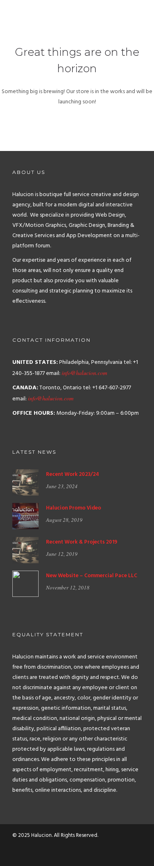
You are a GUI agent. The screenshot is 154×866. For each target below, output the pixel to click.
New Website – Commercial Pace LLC (91, 575)
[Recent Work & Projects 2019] (25, 550)
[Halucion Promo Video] (25, 516)
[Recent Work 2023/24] (25, 482)
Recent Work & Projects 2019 (81, 542)
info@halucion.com (84, 373)
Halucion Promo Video (73, 508)
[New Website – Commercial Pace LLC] (25, 584)
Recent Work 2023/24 (72, 474)
